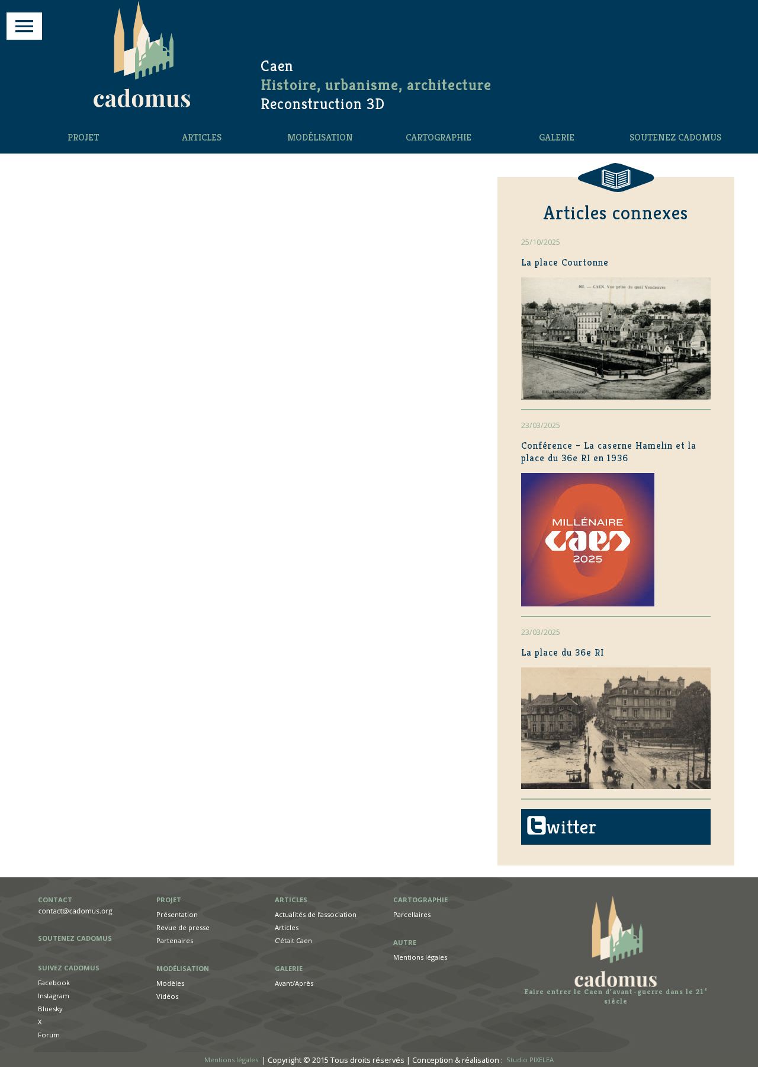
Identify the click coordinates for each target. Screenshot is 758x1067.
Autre (404, 942)
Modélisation (320, 137)
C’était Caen (293, 940)
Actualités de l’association (315, 914)
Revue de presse (183, 927)
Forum (49, 1034)
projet (168, 899)
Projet (83, 137)
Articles (201, 137)
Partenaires (174, 940)
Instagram (53, 995)
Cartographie (438, 137)
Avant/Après (294, 983)
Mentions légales (420, 957)
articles (291, 899)
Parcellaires (412, 914)
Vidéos (167, 996)
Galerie (556, 137)
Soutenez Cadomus (675, 137)
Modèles (170, 983)
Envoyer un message (83, 911)
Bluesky (50, 1008)
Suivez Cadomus (68, 967)
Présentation (177, 914)
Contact (55, 899)
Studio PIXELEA (530, 1060)
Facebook (54, 982)
